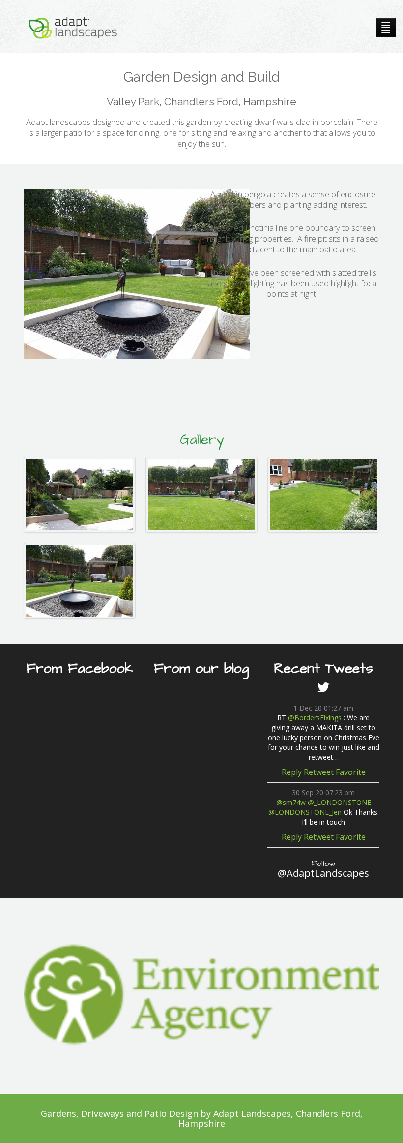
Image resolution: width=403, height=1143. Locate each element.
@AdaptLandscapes (323, 869)
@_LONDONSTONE (339, 802)
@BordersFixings (315, 717)
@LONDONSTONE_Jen (305, 812)
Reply (292, 772)
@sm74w (291, 802)
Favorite (351, 772)
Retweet (319, 772)
